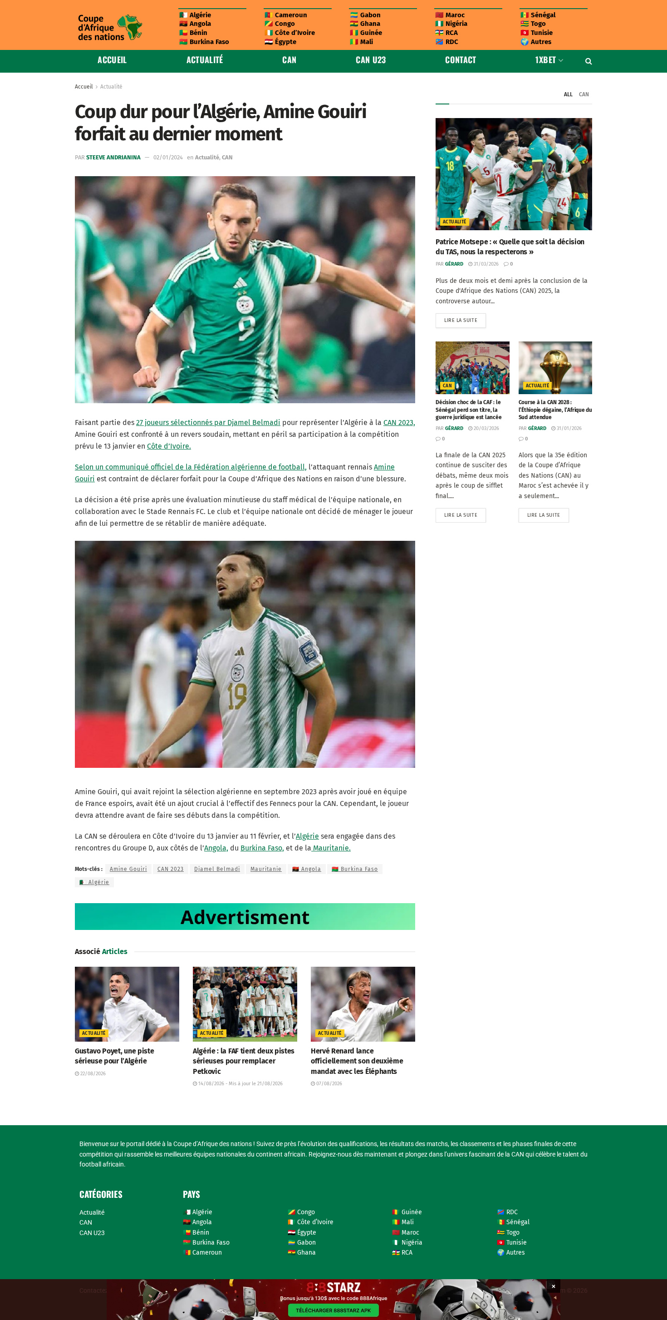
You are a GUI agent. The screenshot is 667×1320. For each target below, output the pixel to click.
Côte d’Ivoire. (169, 446)
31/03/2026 (485, 264)
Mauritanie (266, 869)
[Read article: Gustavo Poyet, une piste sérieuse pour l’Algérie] (127, 1004)
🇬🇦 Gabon (365, 15)
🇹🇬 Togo (533, 24)
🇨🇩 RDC (446, 42)
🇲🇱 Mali (361, 42)
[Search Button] (588, 61)
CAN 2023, (399, 422)
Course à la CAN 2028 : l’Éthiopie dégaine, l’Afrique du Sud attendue (555, 410)
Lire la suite (465, 318)
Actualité (204, 59)
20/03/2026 (485, 428)
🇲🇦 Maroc (450, 15)
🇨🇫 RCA (446, 33)
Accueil (112, 59)
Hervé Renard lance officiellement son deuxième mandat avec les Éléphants (357, 1061)
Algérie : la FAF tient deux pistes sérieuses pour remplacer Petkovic (243, 1061)
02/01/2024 (168, 157)
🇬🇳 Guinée (366, 33)
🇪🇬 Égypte (280, 42)
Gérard (454, 264)
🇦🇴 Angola (195, 24)
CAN (289, 59)
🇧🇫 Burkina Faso (204, 42)
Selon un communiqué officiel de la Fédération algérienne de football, (191, 467)
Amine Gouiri (128, 869)
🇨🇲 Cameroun (286, 15)
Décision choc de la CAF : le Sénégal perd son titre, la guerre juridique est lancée (469, 410)
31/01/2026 (568, 428)
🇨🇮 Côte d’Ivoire (290, 33)
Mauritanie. (331, 848)
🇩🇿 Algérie (195, 15)
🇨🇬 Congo (280, 24)
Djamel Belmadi (217, 869)
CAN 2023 (170, 869)
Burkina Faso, (262, 848)
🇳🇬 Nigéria (451, 24)
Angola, (216, 848)
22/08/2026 (92, 1074)
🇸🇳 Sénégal (537, 15)
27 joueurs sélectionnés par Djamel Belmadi (208, 422)
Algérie (307, 836)
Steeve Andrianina (113, 157)
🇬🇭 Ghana (365, 24)
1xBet (545, 59)
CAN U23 (371, 59)
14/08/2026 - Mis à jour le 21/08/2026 (240, 1084)
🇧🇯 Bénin (193, 33)
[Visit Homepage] (110, 27)
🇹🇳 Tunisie (536, 33)
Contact (460, 59)
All (568, 94)
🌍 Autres (535, 42)
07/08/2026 (328, 1084)
